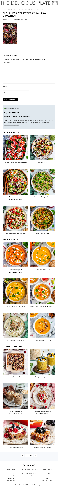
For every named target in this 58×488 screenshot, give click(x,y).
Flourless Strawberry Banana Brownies (33, 9)
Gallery (47, 478)
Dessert (10, 9)
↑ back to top (29, 465)
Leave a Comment (23, 19)
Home (5, 9)
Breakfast (11, 473)
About (47, 476)
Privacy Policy (47, 480)
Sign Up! (25, 473)
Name (5, 86)
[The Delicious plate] (29, 4)
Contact (47, 473)
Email (5, 92)
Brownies (17, 9)
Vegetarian (11, 480)
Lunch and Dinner (11, 476)
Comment (6, 62)
